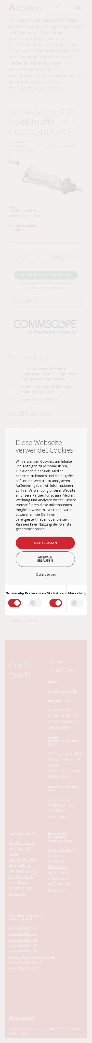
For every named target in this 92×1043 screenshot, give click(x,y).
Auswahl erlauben (45, 558)
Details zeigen (46, 576)
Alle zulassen (45, 543)
